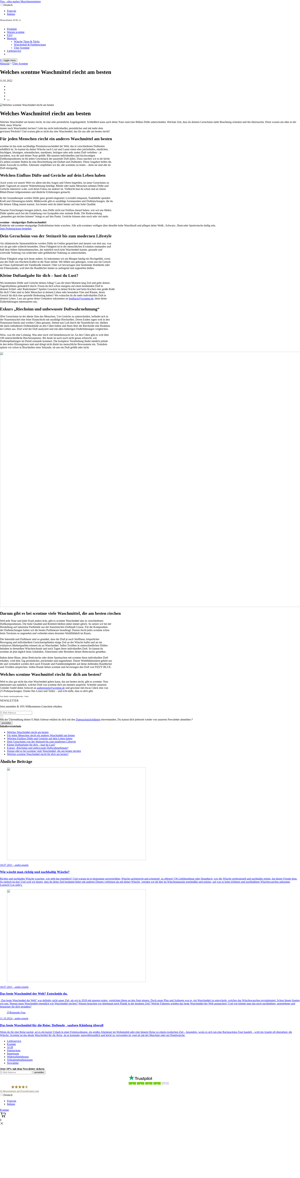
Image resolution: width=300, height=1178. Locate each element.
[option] (153, 11)
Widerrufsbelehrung (18, 1056)
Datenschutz (13, 1050)
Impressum (13, 1053)
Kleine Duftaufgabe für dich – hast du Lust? (31, 744)
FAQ (9, 35)
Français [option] (11, 10)
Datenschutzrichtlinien (88, 719)
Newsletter (13, 1062)
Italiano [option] (11, 14)
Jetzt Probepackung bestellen (16, 228)
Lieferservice (14, 50)
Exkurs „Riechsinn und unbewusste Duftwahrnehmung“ (38, 747)
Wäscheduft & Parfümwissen (30, 44)
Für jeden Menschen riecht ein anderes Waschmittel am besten (41, 735)
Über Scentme (22, 47)
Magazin (11, 38)
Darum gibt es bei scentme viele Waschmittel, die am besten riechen (44, 751)
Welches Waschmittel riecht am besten (28, 732)
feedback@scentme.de (81, 298)
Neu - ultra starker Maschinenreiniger (20, 1)
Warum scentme (15, 32)
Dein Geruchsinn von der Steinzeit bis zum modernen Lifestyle (41, 741)
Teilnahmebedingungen (20, 1059)
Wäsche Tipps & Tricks (27, 41)
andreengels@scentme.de (51, 687)
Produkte (12, 28)
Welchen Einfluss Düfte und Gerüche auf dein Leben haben (39, 738)
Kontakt (11, 1044)
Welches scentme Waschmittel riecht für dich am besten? (38, 754)
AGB (10, 1047)
